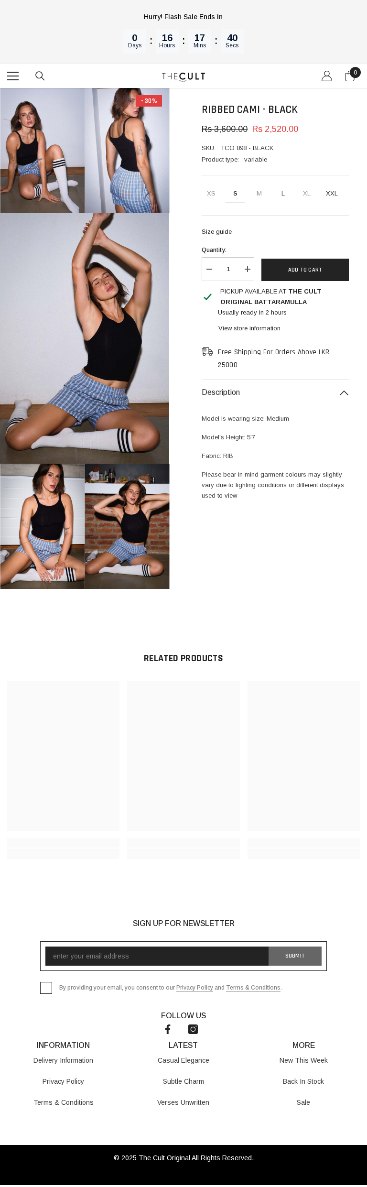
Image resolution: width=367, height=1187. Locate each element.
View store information (249, 328)
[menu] (13, 76)
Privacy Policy (194, 987)
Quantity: (214, 249)
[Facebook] (168, 1029)
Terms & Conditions (253, 987)
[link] (63, 843)
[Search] (40, 76)
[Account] (327, 76)
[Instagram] (193, 1029)
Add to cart (305, 269)
